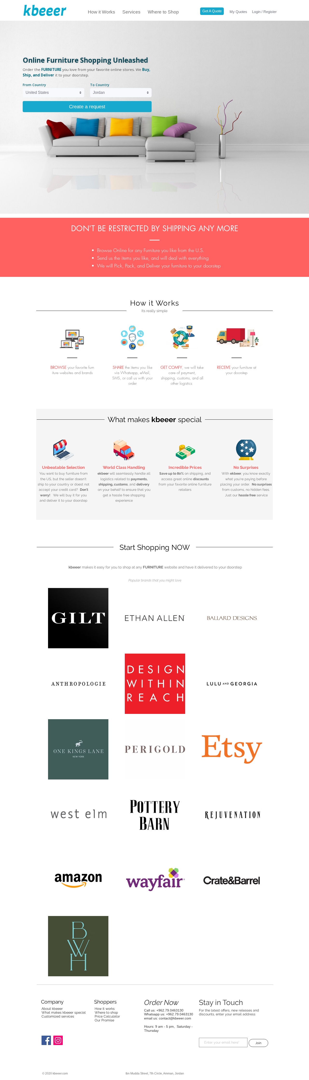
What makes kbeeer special (64, 1012)
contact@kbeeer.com (175, 1018)
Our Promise (104, 1020)
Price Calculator (107, 1016)
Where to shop (106, 1012)
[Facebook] (46, 1040)
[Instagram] (58, 1040)
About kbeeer (52, 1009)
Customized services (58, 1016)
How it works (105, 1009)
